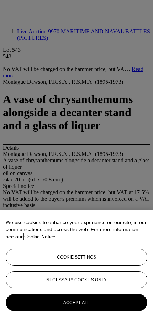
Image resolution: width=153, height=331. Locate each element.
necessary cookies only (76, 279)
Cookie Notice (40, 236)
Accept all (76, 302)
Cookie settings (76, 257)
